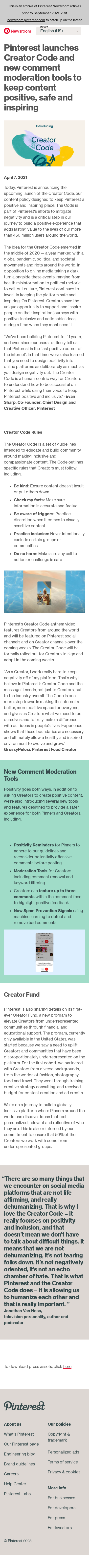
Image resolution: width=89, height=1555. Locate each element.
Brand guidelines (19, 1463)
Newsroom (21, 31)
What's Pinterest (19, 1434)
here (67, 1366)
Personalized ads (63, 1452)
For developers (61, 1507)
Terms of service (63, 1461)
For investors (60, 1527)
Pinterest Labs (17, 1493)
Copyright (57, 1434)
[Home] (7, 31)
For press (56, 1517)
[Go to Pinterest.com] (24, 1405)
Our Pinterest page (21, 1444)
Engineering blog (20, 1453)
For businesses (61, 1497)
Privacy (54, 1471)
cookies (73, 1471)
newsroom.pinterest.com (26, 20)
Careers (11, 1473)
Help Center (15, 1483)
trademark (57, 1440)
